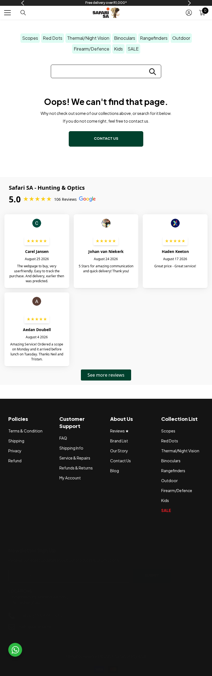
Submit (152, 575)
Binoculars (124, 38)
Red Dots (52, 38)
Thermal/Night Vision (88, 38)
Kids (118, 49)
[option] (106, 3)
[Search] (23, 12)
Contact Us (106, 138)
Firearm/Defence (91, 49)
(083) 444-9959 (48, 615)
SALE (133, 49)
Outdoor (181, 38)
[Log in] (189, 13)
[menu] (7, 12)
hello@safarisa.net (36, 626)
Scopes (30, 38)
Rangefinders (154, 38)
